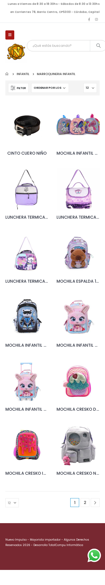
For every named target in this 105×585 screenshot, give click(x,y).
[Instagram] (96, 19)
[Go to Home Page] (7, 74)
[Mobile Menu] (9, 35)
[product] (26, 125)
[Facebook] (89, 19)
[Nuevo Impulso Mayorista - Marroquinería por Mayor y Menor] (16, 52)
